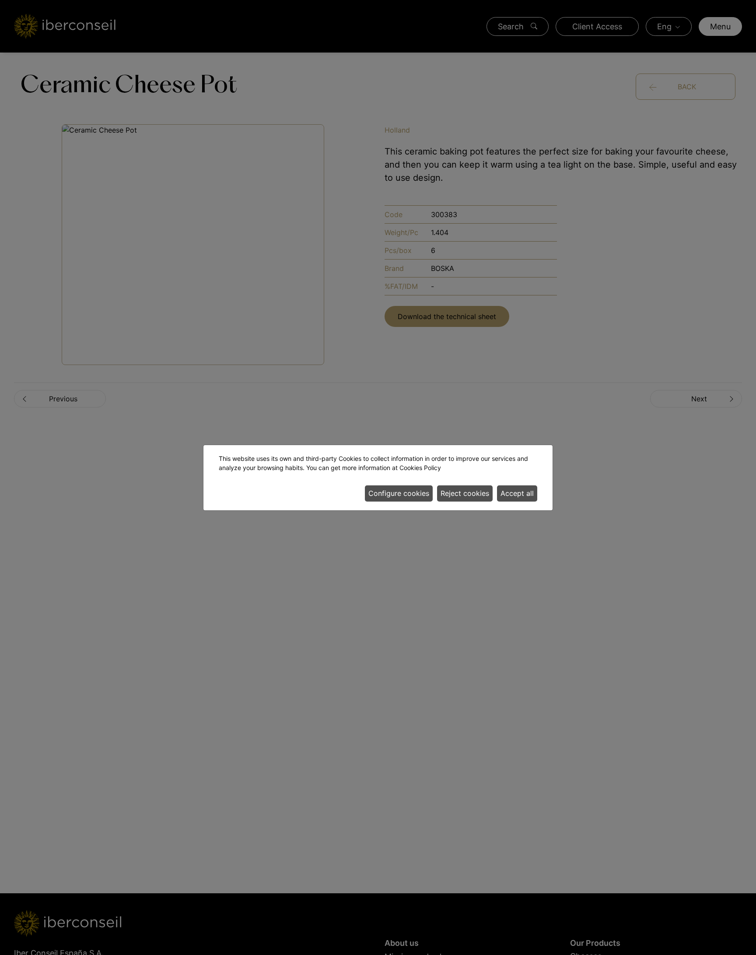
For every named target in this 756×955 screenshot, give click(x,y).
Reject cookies (465, 493)
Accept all (517, 493)
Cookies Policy (420, 467)
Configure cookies (398, 493)
